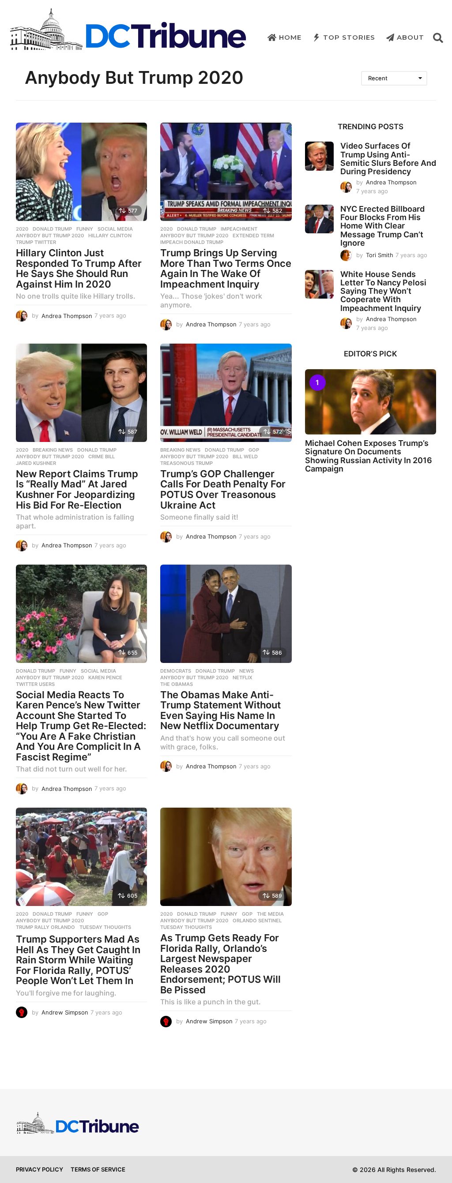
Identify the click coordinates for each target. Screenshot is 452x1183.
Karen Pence (105, 677)
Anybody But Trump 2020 (50, 235)
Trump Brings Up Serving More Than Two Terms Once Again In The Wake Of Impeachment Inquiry (225, 268)
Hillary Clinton (110, 235)
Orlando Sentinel (257, 920)
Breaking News (53, 450)
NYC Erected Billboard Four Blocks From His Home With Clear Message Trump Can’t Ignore (382, 225)
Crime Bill (101, 456)
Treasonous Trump (186, 463)
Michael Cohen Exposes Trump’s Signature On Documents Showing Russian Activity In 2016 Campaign (368, 455)
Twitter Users (35, 684)
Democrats (175, 671)
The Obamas (176, 684)
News (246, 671)
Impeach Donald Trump (191, 242)
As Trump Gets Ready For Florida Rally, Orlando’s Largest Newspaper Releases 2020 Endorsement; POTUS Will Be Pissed (220, 964)
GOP (254, 450)
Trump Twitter (36, 242)
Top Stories (349, 37)
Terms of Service (98, 1169)
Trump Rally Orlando (45, 927)
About (410, 37)
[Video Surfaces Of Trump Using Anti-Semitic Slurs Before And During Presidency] (319, 156)
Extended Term (253, 235)
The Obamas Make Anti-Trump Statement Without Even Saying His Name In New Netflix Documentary (220, 710)
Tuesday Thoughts (105, 927)
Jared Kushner (36, 463)
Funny (84, 229)
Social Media (115, 229)
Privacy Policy (39, 1169)
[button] (438, 37)
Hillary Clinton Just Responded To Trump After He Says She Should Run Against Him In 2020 (79, 268)
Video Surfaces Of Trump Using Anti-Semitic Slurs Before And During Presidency (388, 158)
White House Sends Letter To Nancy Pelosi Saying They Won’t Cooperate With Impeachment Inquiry (383, 291)
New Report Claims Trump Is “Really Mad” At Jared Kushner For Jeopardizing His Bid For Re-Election (77, 489)
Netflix (242, 677)
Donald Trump (52, 229)
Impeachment (239, 229)
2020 (22, 229)
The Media (270, 914)
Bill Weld (245, 456)
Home (290, 37)
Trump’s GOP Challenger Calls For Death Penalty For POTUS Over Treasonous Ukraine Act (223, 489)
